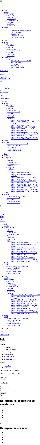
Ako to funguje (11, 19)
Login (2, 74)
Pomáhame (10, 24)
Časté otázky (11, 25)
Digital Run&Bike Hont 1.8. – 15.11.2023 (23, 125)
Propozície (10, 15)
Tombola (10, 22)
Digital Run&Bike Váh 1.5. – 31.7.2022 (23, 127)
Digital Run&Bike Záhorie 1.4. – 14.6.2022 (24, 132)
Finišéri (9, 118)
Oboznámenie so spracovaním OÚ (21, 30)
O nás (5, 10)
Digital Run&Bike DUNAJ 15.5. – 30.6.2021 (24, 137)
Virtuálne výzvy (8, 14)
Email (2, 377)
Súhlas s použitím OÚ (17, 32)
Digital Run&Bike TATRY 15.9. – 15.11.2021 (24, 134)
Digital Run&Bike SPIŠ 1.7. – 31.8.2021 (23, 135)
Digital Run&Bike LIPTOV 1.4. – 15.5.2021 (24, 139)
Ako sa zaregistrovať (13, 20)
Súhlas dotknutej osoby (18, 37)
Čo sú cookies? (15, 34)
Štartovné (10, 17)
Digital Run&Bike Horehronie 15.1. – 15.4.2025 (25, 120)
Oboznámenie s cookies (18, 36)
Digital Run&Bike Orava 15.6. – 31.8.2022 (24, 130)
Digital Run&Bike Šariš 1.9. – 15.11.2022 (23, 128)
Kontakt (6, 27)
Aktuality (6, 12)
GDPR (9, 29)
